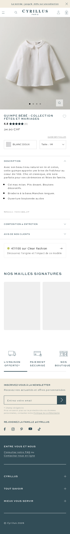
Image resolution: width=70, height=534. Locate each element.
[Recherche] (16, 12)
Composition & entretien (21, 224)
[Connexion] (58, 12)
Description (12, 161)
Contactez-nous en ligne (19, 455)
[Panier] (66, 12)
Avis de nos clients (17, 234)
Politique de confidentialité (46, 413)
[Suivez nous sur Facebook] (5, 429)
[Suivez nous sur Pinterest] (21, 429)
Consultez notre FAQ (17, 452)
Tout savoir (13, 488)
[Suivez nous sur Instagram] (13, 429)
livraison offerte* (12, 363)
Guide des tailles (57, 137)
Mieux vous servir (18, 501)
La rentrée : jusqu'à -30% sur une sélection (35, 4)
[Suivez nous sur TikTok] (39, 429)
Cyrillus (11, 476)
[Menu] (3, 12)
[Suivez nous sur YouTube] (30, 429)
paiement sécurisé (38, 363)
